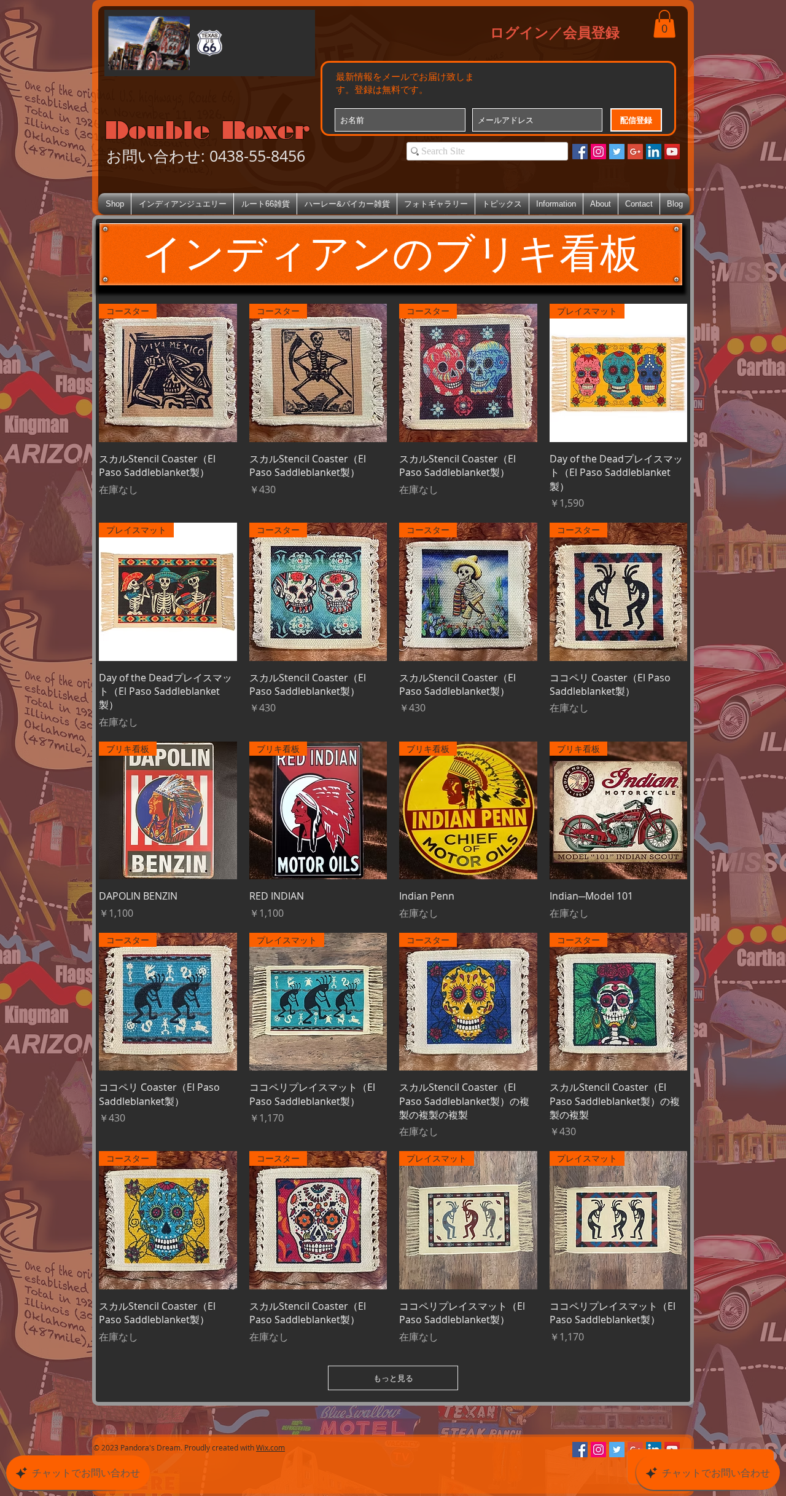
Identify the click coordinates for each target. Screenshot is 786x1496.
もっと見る (393, 1377)
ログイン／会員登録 (555, 32)
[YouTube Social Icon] (672, 151)
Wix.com (270, 1447)
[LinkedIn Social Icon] (653, 151)
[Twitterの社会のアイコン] (617, 151)
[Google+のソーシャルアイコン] (635, 151)
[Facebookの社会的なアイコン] (580, 151)
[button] (664, 24)
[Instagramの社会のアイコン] (598, 151)
